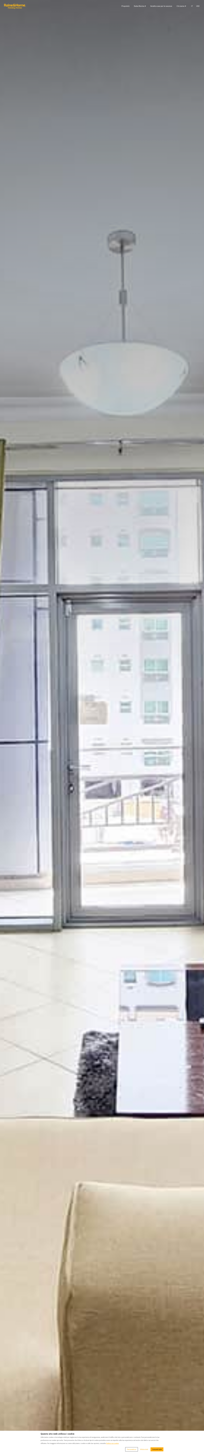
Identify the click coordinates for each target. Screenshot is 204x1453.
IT (192, 6)
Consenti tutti (157, 1449)
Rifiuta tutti (144, 1449)
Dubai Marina (140, 6)
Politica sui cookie (112, 1443)
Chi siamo (181, 6)
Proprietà (125, 6)
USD (198, 6)
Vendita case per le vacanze (161, 6)
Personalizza (131, 1449)
